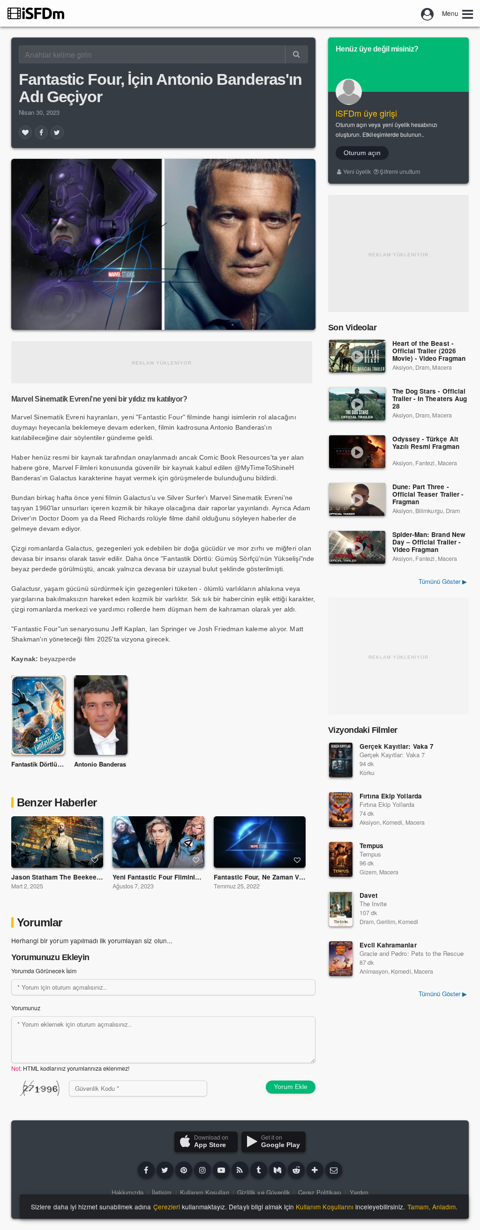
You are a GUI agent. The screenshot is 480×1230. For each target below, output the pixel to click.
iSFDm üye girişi (367, 113)
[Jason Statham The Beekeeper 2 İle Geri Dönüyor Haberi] (57, 842)
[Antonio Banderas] (101, 715)
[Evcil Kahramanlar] (340, 958)
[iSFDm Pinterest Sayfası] (183, 1170)
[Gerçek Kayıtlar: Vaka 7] (340, 760)
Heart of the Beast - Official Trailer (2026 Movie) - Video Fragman (428, 351)
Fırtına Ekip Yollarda (391, 795)
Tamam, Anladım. (432, 1206)
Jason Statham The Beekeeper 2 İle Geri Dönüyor (87, 876)
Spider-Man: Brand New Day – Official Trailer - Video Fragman (428, 542)
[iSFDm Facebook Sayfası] (146, 1170)
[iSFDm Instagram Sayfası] (202, 1170)
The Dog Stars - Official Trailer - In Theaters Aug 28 (429, 399)
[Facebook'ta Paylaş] (41, 132)
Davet (369, 895)
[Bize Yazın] (333, 1170)
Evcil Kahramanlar (388, 944)
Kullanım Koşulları (204, 1192)
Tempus (371, 845)
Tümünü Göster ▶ (443, 581)
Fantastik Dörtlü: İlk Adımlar (52, 764)
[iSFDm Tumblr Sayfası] (258, 1170)
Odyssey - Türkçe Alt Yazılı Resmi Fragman (425, 443)
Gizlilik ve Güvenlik (263, 1192)
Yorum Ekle (291, 1086)
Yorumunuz (25, 1008)
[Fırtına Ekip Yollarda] (340, 809)
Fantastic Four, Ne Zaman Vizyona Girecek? (281, 876)
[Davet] (340, 909)
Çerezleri (166, 1206)
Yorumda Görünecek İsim (43, 971)
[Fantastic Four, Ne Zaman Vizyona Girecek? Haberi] (260, 842)
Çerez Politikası (319, 1192)
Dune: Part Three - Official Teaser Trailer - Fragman (428, 494)
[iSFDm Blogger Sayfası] (240, 1170)
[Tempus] (340, 859)
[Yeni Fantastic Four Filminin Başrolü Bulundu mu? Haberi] (158, 842)
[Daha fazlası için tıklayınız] (315, 1170)
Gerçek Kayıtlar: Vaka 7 (397, 746)
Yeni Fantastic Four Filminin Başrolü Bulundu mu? (189, 876)
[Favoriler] (25, 132)
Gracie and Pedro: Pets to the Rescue (412, 953)
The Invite (373, 903)
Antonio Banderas (100, 764)
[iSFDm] (36, 13)
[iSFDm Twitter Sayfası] (165, 1170)
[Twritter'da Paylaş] (57, 132)
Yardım (359, 1192)
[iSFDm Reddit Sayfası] (296, 1170)
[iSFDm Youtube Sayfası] (221, 1170)
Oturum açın (362, 153)
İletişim (162, 1192)
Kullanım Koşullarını (324, 1206)
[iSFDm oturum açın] (427, 13)
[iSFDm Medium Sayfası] (277, 1170)
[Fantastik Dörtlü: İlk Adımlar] (38, 715)
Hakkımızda (127, 1192)
